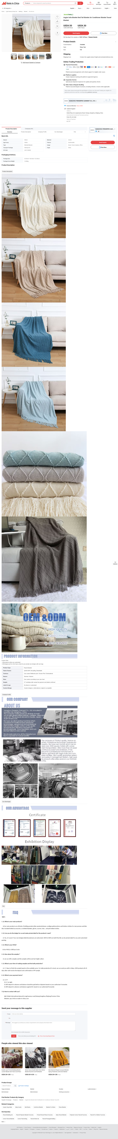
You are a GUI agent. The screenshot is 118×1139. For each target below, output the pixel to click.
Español (26, 1129)
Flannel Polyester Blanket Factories (24, 1115)
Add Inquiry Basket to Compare (31, 62)
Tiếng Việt (95, 1129)
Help (88, 8)
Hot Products (20, 1127)
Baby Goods (18, 1107)
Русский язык (45, 1129)
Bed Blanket (31, 11)
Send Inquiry (76, 33)
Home (3, 11)
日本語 (76, 1129)
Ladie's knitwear (92, 1089)
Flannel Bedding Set (8, 1115)
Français (38, 1129)
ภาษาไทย (85, 1129)
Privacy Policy (83, 1132)
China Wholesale (52, 1127)
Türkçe (90, 1129)
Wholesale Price (61, 1127)
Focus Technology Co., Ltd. (48, 1132)
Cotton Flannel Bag (22, 1118)
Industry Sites (69, 1127)
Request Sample (93, 37)
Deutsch (56, 1129)
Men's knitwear (34, 1092)
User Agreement (68, 1132)
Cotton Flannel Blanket (8, 1118)
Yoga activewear (6, 1089)
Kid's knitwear (5, 1092)
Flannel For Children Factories (97, 1115)
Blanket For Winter (50, 1107)
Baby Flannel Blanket (61, 1115)
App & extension (97, 8)
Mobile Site (93, 1127)
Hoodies (61, 1089)
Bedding (20, 11)
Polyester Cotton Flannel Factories (78, 1115)
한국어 (72, 1129)
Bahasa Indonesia (103, 1129)
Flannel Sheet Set (35, 1118)
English (21, 1129)
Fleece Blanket (62, 1107)
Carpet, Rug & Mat (7, 1107)
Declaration (75, 1132)
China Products (27, 1127)
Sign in (114, 4)
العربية (67, 1129)
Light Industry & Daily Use (11, 11)
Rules (115, 8)
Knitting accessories (64, 1092)
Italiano (51, 1129)
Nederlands (62, 1129)
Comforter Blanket (38, 1107)
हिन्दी (80, 1129)
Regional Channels (78, 1127)
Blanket (25, 11)
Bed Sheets (27, 1107)
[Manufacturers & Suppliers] (10, 3)
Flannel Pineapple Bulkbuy (48, 1118)
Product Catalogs (24, 1085)
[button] (82, 131)
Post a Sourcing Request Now (46, 1036)
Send (14, 1036)
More (3, 1121)
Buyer (79, 8)
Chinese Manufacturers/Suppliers (40, 1127)
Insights (99, 1127)
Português (32, 1129)
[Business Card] (114, 135)
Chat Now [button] (104, 33)
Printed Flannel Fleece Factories (45, 1115)
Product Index (87, 1127)
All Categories (7, 8)
